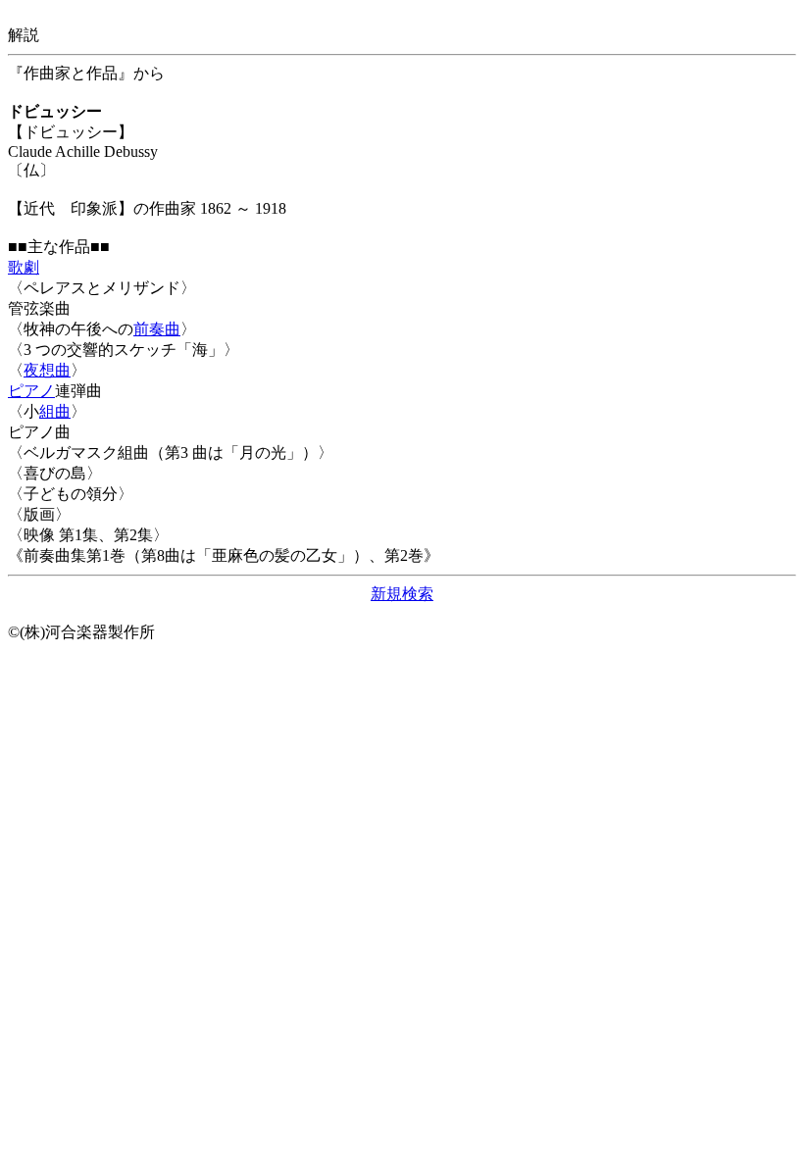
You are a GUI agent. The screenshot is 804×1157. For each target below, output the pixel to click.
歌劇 (23, 267)
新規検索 (402, 593)
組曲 (55, 411)
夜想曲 (47, 370)
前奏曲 (156, 329)
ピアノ (31, 390)
